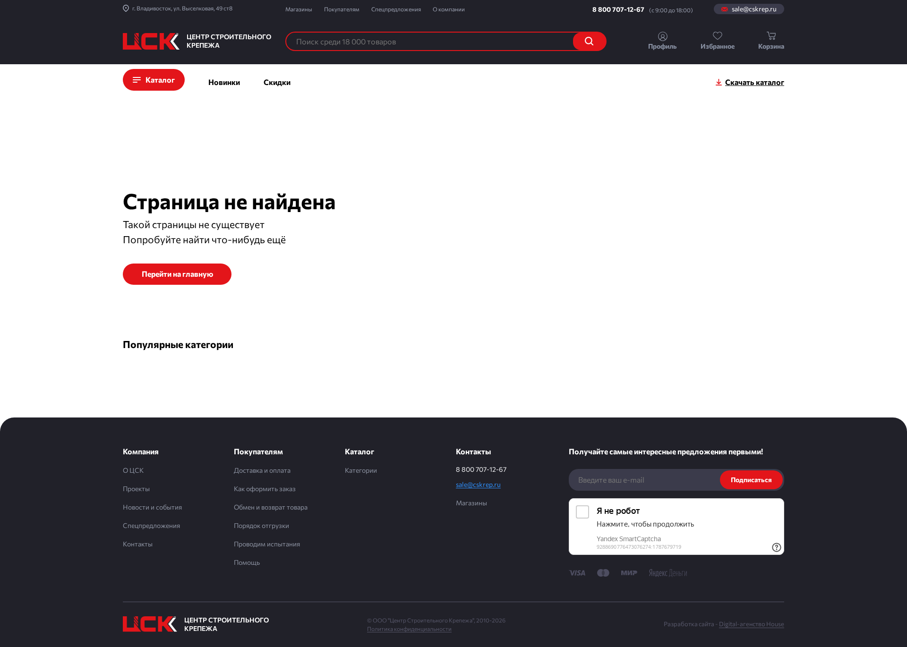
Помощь (247, 562)
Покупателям (341, 9)
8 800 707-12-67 (618, 9)
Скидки (277, 81)
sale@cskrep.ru (754, 9)
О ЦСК (133, 470)
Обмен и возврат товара (271, 507)
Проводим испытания (267, 544)
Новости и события (152, 507)
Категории (361, 470)
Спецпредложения (396, 9)
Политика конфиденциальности (409, 628)
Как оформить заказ (265, 489)
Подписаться (751, 480)
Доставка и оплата (262, 470)
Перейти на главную (177, 273)
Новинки (224, 81)
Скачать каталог (754, 81)
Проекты (136, 489)
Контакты (138, 544)
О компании (449, 9)
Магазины (298, 9)
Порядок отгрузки (261, 525)
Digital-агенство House (751, 624)
